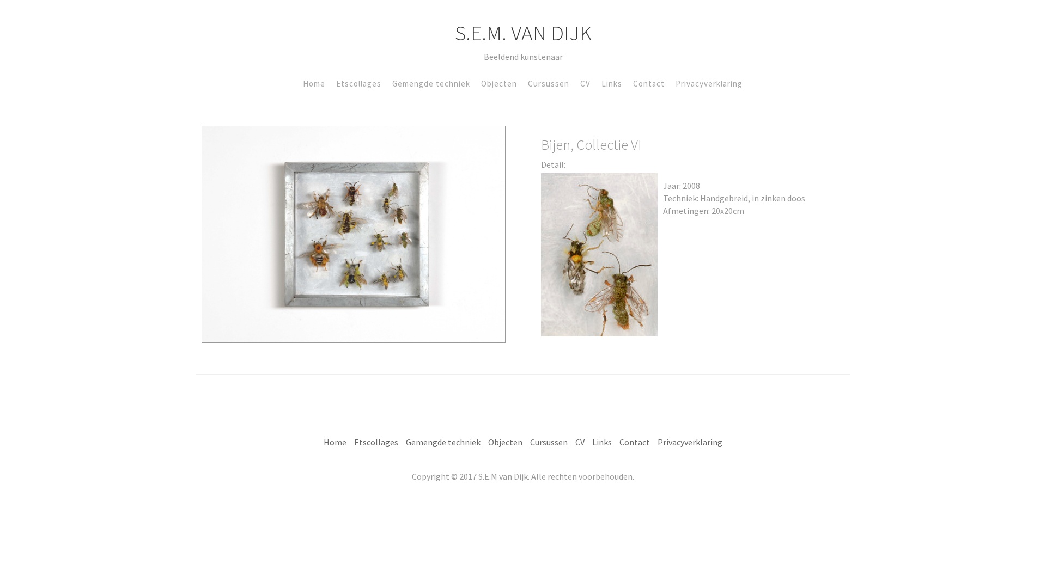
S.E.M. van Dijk (523, 33)
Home (314, 83)
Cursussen (548, 83)
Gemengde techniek (431, 83)
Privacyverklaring (709, 83)
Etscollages (358, 83)
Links (611, 83)
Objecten (499, 83)
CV (585, 83)
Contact (649, 83)
